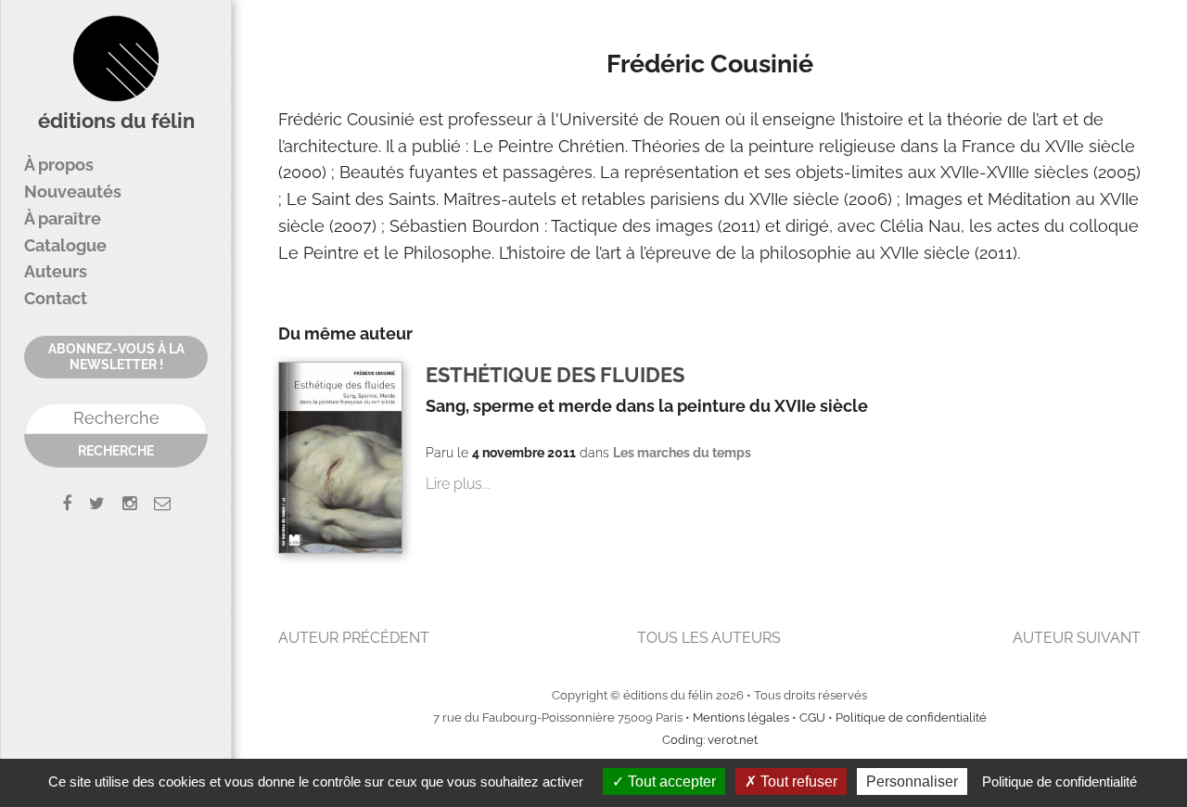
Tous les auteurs (709, 638)
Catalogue (65, 245)
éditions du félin (116, 121)
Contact (55, 298)
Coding (682, 740)
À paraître (62, 218)
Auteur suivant (1077, 638)
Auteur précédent (353, 638)
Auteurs (55, 271)
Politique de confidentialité (911, 717)
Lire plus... (458, 484)
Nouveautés (72, 191)
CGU (812, 717)
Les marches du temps (682, 452)
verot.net (733, 740)
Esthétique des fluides (555, 375)
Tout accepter (670, 781)
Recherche (116, 450)
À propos (59, 164)
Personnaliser (912, 781)
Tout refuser (797, 781)
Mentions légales (741, 717)
